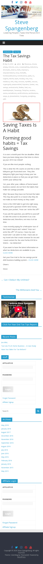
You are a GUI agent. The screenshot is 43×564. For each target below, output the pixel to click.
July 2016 (4, 450)
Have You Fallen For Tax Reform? (13, 349)
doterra (13, 70)
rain (36, 84)
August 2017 (6, 432)
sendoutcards (13, 87)
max (27, 79)
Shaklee (21, 87)
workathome (12, 93)
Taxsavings (17, 90)
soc (29, 87)
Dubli (18, 70)
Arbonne (11, 67)
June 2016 (5, 453)
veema (5, 93)
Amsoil (34, 64)
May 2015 (5, 471)
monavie (21, 82)
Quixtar (32, 84)
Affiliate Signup (8, 402)
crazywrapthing (24, 67)
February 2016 (6, 460)
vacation (32, 90)
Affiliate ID (8, 363)
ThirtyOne (25, 90)
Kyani (16, 79)
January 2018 (6, 429)
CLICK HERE (8, 253)
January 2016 (6, 464)
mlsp (16, 82)
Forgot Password (9, 398)
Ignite (30, 76)
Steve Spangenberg (21, 25)
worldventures (33, 93)
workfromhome (22, 93)
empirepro (24, 70)
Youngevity (23, 96)
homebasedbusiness (10, 76)
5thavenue (27, 64)
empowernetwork (9, 73)
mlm (12, 82)
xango (5, 96)
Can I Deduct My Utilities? (15, 279)
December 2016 (7, 436)
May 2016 (5, 457)
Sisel (26, 87)
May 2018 (5, 425)
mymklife (28, 82)
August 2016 (6, 446)
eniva (17, 73)
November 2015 (7, 467)
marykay (22, 79)
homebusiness (22, 76)
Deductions (8, 52)
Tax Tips (17, 52)
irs (33, 76)
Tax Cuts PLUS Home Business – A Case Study (18, 346)
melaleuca (6, 82)
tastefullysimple (8, 90)
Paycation (25, 84)
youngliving (31, 96)
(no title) (4, 342)
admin (19, 64)
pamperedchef (16, 84)
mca (30, 79)
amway (5, 67)
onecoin (34, 82)
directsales (6, 70)
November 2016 (7, 439)
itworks (11, 79)
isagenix (5, 79)
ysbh (4, 99)
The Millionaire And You (29, 290)
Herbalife (23, 73)
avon (16, 67)
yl (8, 96)
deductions (33, 67)
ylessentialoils (14, 96)
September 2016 (7, 443)
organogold (7, 84)
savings (5, 87)
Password (7, 375)
